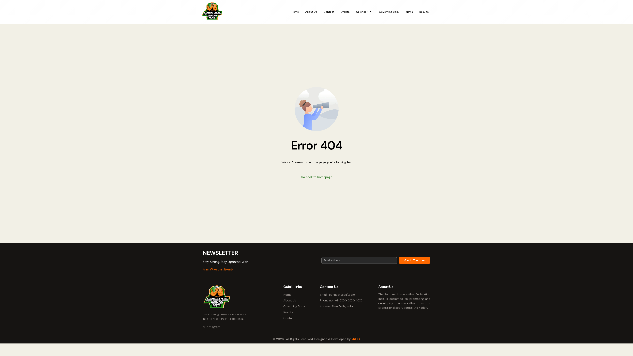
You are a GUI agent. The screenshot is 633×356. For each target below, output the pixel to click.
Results (424, 12)
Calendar (361, 12)
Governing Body (389, 12)
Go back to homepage (316, 177)
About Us (311, 12)
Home (295, 12)
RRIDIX (355, 339)
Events (345, 12)
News (409, 12)
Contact (329, 12)
